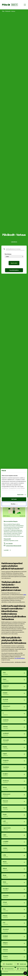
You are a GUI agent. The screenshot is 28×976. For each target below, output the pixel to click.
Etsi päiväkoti (9, 964)
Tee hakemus (23, 968)
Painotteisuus (8, 254)
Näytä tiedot (20, 494)
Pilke (3, 11)
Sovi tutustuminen (9, 968)
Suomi (13, 4)
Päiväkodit (7, 11)
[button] (25, 4)
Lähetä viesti (23, 964)
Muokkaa (13, 504)
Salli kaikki (14, 499)
